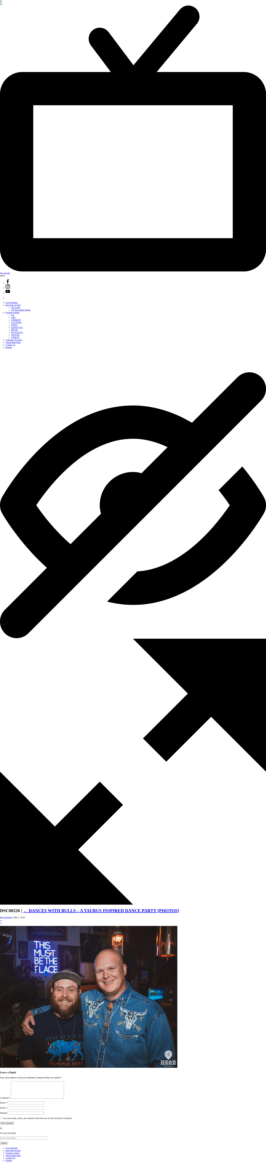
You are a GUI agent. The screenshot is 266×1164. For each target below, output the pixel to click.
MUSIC (14, 330)
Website (3, 1113)
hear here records (13, 305)
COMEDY (16, 320)
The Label (15, 307)
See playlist (5, 273)
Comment (5, 1098)
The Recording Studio (20, 310)
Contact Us (10, 345)
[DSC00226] (88, 1067)
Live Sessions (12, 302)
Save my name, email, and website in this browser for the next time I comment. (37, 1118)
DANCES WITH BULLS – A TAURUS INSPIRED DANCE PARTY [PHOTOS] (101, 910)
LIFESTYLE (17, 327)
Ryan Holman (6, 917)
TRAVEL (15, 335)
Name (3, 1103)
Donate (9, 347)
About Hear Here (13, 342)
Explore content (12, 312)
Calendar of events (14, 340)
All (12, 315)
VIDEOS (15, 337)
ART (13, 317)
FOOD (14, 325)
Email (3, 1108)
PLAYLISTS (17, 332)
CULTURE (16, 322)
